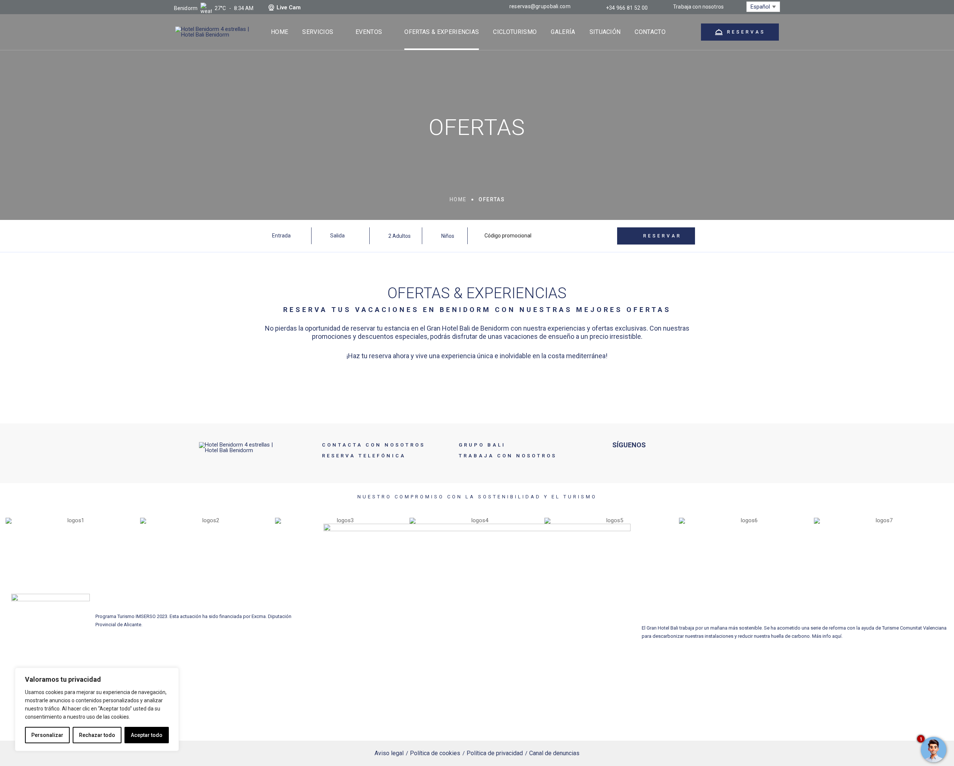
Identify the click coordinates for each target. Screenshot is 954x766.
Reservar (662, 236)
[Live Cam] (271, 7)
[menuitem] (763, 6)
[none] (763, 6)
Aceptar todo (146, 735)
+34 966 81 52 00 (627, 8)
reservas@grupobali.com (540, 6)
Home (458, 199)
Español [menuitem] (760, 6)
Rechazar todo (97, 735)
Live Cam (289, 7)
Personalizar (47, 735)
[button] (12, 520)
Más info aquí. (827, 636)
